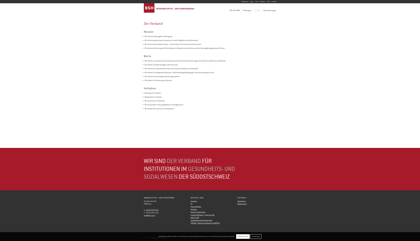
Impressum (241, 201)
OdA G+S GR (195, 218)
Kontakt (274, 1)
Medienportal (244, 1)
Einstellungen (256, 236)
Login (251, 1)
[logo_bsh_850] (169, 9)
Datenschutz (242, 204)
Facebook (262, 1)
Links (256, 1)
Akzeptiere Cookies (243, 236)
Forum (268, 1)
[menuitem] (244, 1)
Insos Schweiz (196, 207)
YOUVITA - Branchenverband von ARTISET (205, 223)
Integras (194, 209)
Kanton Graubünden (198, 212)
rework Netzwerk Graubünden (201, 220)
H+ (192, 204)
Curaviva (194, 201)
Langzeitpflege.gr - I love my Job (202, 215)
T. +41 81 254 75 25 (151, 210)
